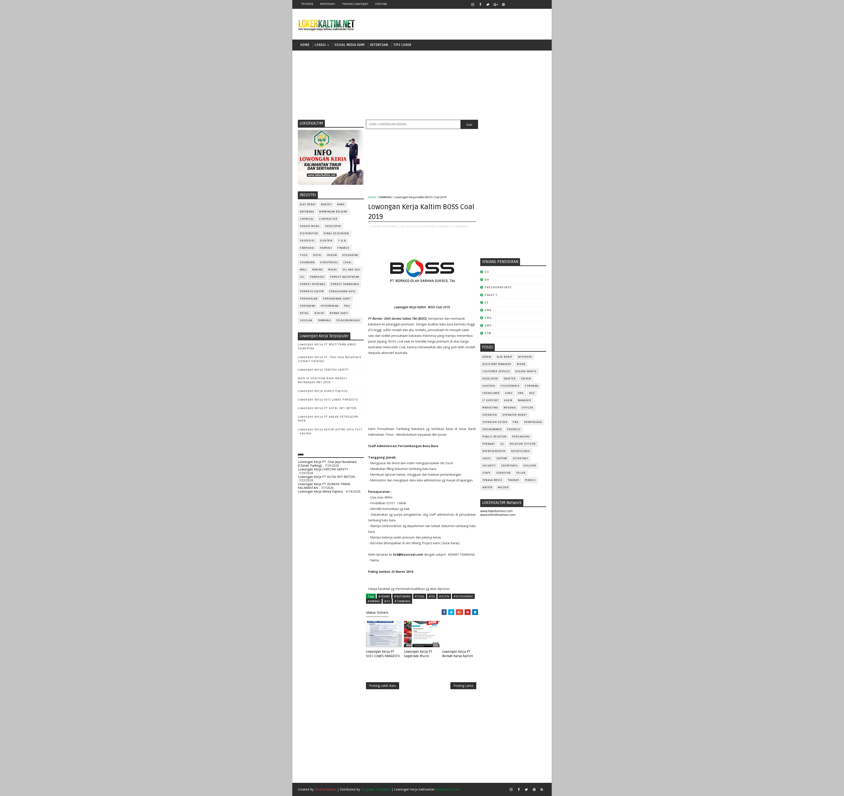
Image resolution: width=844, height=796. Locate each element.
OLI (302, 277)
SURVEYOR (503, 473)
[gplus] (495, 4)
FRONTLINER (491, 393)
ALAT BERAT (308, 204)
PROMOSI (513, 429)
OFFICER (527, 407)
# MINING (374, 601)
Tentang (307, 4)
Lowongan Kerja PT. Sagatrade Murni (418, 654)
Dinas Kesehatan (336, 233)
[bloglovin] (511, 4)
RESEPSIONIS (520, 451)
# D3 (432, 596)
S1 (486, 302)
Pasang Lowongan (355, 4)
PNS (347, 306)
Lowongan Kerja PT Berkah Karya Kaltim (457, 654)
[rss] (526, 4)
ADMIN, (377, 226)
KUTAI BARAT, (429, 226)
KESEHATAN (350, 255)
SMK (488, 318)
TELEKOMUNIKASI (348, 320)
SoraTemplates (325, 789)
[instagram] (472, 4)
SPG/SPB (529, 465)
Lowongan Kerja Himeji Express (323, 391)
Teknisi (530, 480)
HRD (521, 393)
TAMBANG (324, 320)
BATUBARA (307, 211)
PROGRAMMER (492, 429)
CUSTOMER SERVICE (496, 371)
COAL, (402, 226)
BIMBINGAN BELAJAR (333, 211)
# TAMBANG (402, 601)
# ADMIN (384, 596)
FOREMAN (531, 386)
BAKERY (326, 204)
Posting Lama (463, 686)
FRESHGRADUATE (498, 287)
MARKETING (490, 407)
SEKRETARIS (509, 465)
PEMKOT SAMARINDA (345, 284)
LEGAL (348, 262)
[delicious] (541, 4)
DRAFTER (510, 378)
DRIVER (526, 378)
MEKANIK (510, 407)
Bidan (521, 364)
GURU (509, 393)
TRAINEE (513, 480)
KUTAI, (415, 226)
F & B (342, 240)
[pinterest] (503, 4)
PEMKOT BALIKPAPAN (344, 277)
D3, (408, 226)
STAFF (486, 473)
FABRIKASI (307, 248)
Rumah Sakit (339, 313)
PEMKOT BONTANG (312, 284)
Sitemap (381, 4)
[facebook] (480, 4)
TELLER (521, 473)
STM (488, 333)
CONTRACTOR (328, 219)
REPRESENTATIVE (494, 451)
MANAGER (524, 400)
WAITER (487, 487)
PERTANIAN (307, 306)
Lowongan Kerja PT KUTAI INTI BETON (327, 408)
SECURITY (489, 465)
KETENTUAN (379, 45)
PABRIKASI (317, 277)
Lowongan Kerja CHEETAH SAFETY (323, 370)
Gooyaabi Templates (376, 789)
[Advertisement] (422, 84)
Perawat (488, 444)
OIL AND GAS (351, 269)
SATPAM (502, 458)
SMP (488, 325)
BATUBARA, (390, 226)
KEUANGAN (307, 262)
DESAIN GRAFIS (526, 371)
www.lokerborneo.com (496, 511)
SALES (486, 458)
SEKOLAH (306, 320)
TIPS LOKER (402, 45)
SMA (488, 310)
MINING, (443, 226)
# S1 (387, 601)
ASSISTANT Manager (496, 364)
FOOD (304, 255)
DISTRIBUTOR (309, 233)
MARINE (317, 269)
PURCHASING (521, 436)
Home (304, 45)
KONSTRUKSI (329, 262)
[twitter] (488, 4)
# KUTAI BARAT (463, 596)
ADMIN (486, 357)
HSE (532, 393)
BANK (341, 204)
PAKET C (491, 295)
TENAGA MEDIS (492, 480)
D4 (487, 279)
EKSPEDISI (307, 240)
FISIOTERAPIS (510, 386)
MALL (303, 269)
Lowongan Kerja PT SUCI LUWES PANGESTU (383, 654)
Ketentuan (327, 4)
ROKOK (319, 313)
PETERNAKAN (330, 306)
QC (502, 444)
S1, (452, 226)
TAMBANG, (461, 226)
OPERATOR (489, 415)
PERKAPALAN (309, 298)
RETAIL (304, 313)
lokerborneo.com (447, 789)
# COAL (419, 596)
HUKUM (332, 255)
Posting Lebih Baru (382, 686)
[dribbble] (518, 4)
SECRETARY (520, 458)
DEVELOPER (333, 226)
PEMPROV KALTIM (312, 291)
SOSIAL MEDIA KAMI (350, 45)
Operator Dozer (494, 422)
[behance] (534, 4)
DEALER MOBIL (310, 226)
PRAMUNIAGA (533, 422)
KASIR (508, 400)
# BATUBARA (402, 596)
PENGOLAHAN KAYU (342, 291)
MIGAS (332, 269)
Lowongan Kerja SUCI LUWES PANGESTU (328, 399)
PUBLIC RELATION (494, 436)
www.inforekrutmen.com (497, 515)
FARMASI (326, 248)
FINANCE (343, 248)
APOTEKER (525, 357)
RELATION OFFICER (523, 444)
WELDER (503, 487)
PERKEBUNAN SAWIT (337, 298)
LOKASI (320, 45)
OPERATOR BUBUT (514, 415)
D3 (487, 272)
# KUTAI (444, 596)
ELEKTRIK (326, 240)
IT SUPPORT (490, 400)
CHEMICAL (307, 219)
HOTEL (317, 255)
